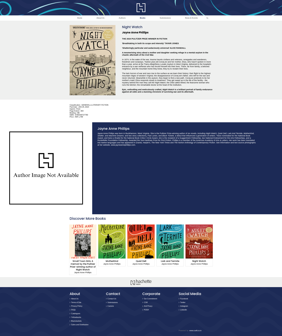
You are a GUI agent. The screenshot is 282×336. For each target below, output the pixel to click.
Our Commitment (150, 299)
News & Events (191, 18)
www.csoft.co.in (195, 330)
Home (79, 18)
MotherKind (112, 261)
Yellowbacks (76, 317)
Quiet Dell (141, 261)
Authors (122, 18)
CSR (146, 302)
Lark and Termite (170, 261)
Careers (111, 306)
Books (142, 18)
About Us (100, 18)
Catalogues (75, 313)
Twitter (182, 302)
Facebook (184, 299)
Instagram (184, 306)
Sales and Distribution (79, 325)
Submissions (165, 18)
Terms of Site (76, 302)
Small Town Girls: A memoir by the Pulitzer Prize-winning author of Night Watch (83, 265)
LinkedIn (183, 310)
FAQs (73, 310)
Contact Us (112, 299)
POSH (146, 310)
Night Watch (199, 261)
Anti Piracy (148, 306)
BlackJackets (76, 321)
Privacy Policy (76, 306)
